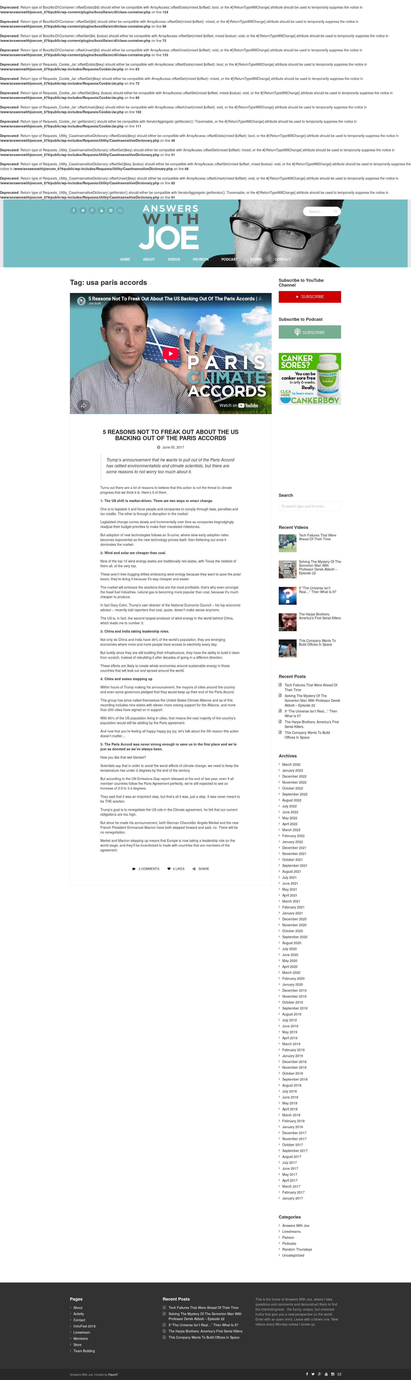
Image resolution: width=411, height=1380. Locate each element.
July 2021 (289, 877)
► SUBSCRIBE (310, 297)
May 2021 (289, 889)
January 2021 (292, 913)
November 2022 (294, 782)
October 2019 (292, 1002)
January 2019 (292, 1055)
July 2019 (289, 1020)
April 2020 (290, 966)
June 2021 (290, 883)
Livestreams (291, 1231)
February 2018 (293, 1120)
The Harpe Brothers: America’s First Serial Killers (312, 724)
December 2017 (294, 1132)
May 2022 (289, 817)
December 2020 (294, 919)
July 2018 (289, 1091)
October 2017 (292, 1144)
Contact (283, 259)
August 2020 (291, 942)
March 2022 (291, 829)
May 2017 (289, 1174)
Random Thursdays (297, 1249)
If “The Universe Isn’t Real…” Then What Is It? (311, 713)
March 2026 (291, 764)
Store (256, 259)
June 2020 (290, 954)
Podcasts (289, 1243)
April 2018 (290, 1109)
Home (125, 259)
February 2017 (293, 1192)
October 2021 (292, 859)
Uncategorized (293, 1255)
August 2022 (291, 800)
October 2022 (292, 788)
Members (80, 1338)
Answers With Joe (295, 1225)
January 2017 (292, 1198)
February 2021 (293, 907)
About (149, 259)
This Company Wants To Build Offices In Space (307, 735)
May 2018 (289, 1103)
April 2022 (290, 823)
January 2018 (292, 1126)
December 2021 (294, 847)
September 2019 (295, 1008)
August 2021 (291, 871)
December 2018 (294, 1061)
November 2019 (294, 996)
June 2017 (290, 1168)
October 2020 (292, 930)
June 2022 (290, 811)
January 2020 (292, 984)
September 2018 (295, 1079)
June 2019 (290, 1026)
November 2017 (294, 1138)
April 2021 (290, 895)
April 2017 (290, 1180)
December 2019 (294, 990)
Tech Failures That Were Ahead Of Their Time (311, 687)
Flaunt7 (113, 1374)
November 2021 (294, 853)
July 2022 (289, 806)
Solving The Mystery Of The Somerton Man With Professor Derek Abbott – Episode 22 (312, 700)
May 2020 (289, 960)
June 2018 (290, 1097)
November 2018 (294, 1067)
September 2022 (295, 794)
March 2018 (291, 1114)
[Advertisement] (314, 449)
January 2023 (292, 770)
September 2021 (295, 865)
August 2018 (291, 1085)
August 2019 (291, 1014)
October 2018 (292, 1073)
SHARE (203, 868)
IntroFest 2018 (84, 1326)
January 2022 (292, 841)
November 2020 (294, 924)
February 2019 (293, 1049)
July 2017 (289, 1162)
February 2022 (293, 835)
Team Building (84, 1350)
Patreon (201, 259)
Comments (149, 868)
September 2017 (295, 1150)
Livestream (81, 1332)
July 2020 (289, 948)
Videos (174, 259)
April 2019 (290, 1037)
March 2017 (291, 1186)
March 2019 (291, 1043)
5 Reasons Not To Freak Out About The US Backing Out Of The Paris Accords (171, 435)
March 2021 (291, 901)
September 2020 (295, 936)
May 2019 (289, 1031)
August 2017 (291, 1156)
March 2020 (291, 972)
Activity (78, 1313)
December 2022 (294, 776)
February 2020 (293, 978)
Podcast (229, 259)
